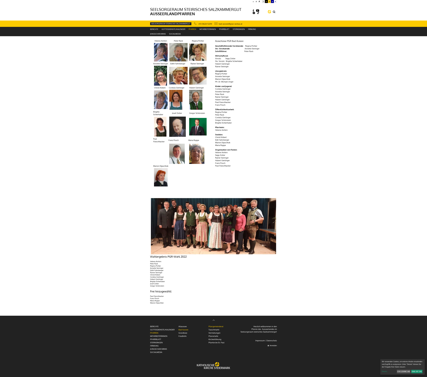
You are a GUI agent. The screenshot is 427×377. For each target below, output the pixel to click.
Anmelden (273, 345)
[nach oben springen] (213, 320)
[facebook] (253, 10)
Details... (385, 371)
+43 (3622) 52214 (205, 24)
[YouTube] (257, 10)
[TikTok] (258, 13)
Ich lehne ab (403, 371)
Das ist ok (417, 371)
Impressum (260, 340)
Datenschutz (271, 340)
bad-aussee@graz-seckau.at (230, 24)
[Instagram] (254, 13)
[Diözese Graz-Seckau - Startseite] (269, 11)
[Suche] (274, 12)
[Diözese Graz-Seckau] (213, 366)
